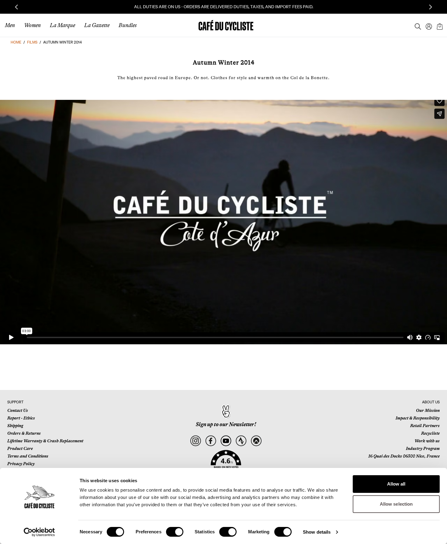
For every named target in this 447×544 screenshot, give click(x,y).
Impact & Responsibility (418, 418)
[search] (416, 25)
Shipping (15, 425)
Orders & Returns (24, 433)
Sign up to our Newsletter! (226, 424)
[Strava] (241, 441)
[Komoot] (256, 441)
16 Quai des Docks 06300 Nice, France (404, 456)
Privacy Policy (21, 463)
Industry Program (423, 448)
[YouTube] (226, 441)
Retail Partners (425, 425)
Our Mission (428, 410)
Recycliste (430, 433)
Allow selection (396, 504)
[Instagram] (195, 441)
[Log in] (426, 25)
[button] (226, 462)
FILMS (32, 42)
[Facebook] (211, 441)
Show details (317, 532)
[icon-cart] (439, 25)
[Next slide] (430, 7)
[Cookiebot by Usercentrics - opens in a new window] (39, 532)
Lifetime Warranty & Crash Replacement (45, 440)
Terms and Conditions (27, 456)
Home (16, 42)
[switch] (174, 532)
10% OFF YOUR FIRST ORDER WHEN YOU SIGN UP (289, 6)
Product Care (20, 448)
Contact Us (17, 410)
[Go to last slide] (16, 7)
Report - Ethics (21, 418)
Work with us (427, 440)
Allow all (396, 483)
